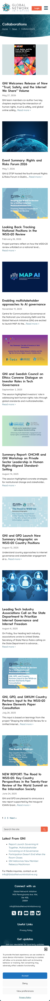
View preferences (25, 991)
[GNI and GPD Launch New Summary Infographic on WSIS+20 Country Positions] (25, 512)
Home (5, 29)
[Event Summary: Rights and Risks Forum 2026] (25, 136)
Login (36, 8)
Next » (13, 818)
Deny (25, 983)
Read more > (24, 110)
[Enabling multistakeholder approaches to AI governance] (25, 277)
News (14, 29)
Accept (25, 975)
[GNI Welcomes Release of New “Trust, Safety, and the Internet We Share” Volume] (25, 59)
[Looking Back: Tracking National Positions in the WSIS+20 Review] (25, 203)
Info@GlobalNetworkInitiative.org (19, 874)
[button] (45, 949)
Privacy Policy (25, 997)
